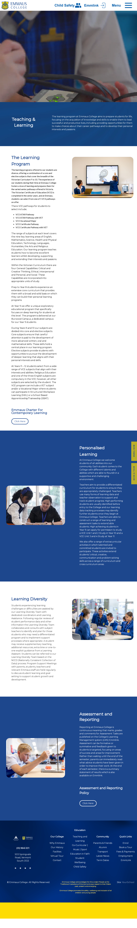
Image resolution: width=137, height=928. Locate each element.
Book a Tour (134, 473)
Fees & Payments (125, 851)
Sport (84, 849)
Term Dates (102, 860)
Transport (102, 851)
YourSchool (128, 882)
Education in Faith (80, 854)
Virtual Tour (57, 856)
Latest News (102, 856)
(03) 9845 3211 (22, 848)
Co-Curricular (79, 845)
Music (76, 849)
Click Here (19, 421)
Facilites (57, 851)
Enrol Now (134, 451)
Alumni (103, 847)
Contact (57, 860)
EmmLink (126, 860)
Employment (126, 856)
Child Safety (80, 866)
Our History (57, 847)
